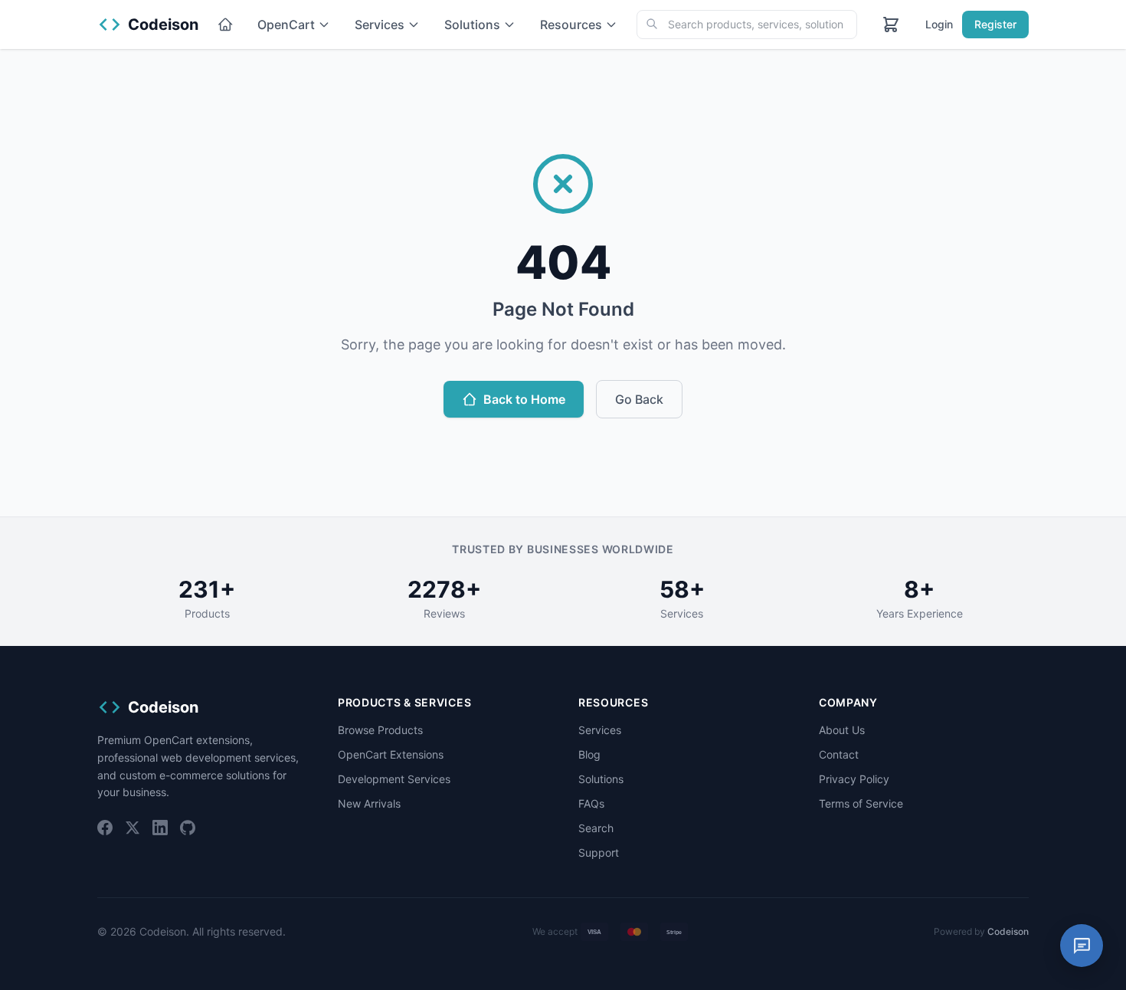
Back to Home (524, 399)
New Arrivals (369, 803)
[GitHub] (187, 827)
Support (598, 852)
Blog (589, 754)
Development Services (394, 778)
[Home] (225, 24)
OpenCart (286, 24)
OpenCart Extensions (391, 754)
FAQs (591, 803)
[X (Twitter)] (132, 827)
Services (379, 24)
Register (995, 24)
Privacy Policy (854, 778)
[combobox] (747, 24)
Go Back (639, 399)
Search (596, 827)
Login (939, 24)
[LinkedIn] (160, 827)
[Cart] (891, 24)
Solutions (472, 24)
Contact (839, 754)
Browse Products (380, 729)
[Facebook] (105, 827)
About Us (842, 729)
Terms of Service (861, 803)
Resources (571, 24)
